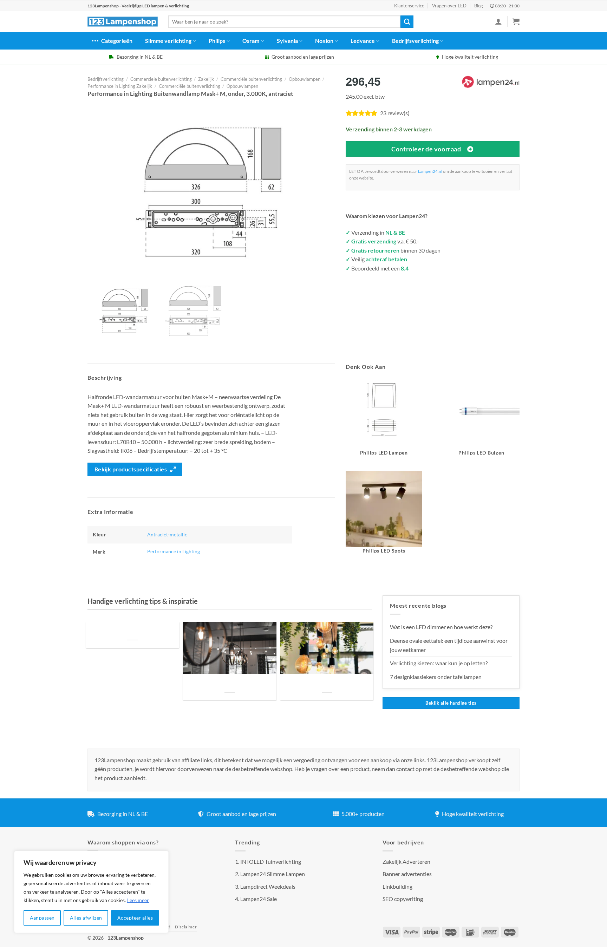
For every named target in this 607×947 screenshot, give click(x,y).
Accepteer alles (135, 918)
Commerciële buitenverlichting (251, 79)
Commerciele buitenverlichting (161, 79)
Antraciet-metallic (167, 534)
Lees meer (138, 900)
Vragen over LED (449, 5)
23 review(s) (395, 113)
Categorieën (116, 40)
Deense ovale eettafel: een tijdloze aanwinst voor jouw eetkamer (449, 645)
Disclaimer (186, 926)
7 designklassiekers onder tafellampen (436, 676)
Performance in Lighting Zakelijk (119, 86)
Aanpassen (42, 918)
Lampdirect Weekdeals (267, 886)
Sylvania (287, 40)
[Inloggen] (498, 21)
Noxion (324, 40)
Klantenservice (409, 5)
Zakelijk (206, 79)
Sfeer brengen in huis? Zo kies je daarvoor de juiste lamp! (229, 684)
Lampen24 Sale (258, 898)
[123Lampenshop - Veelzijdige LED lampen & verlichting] (122, 22)
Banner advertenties (407, 873)
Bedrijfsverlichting (415, 40)
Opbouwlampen (304, 79)
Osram (250, 40)
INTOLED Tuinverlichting (270, 861)
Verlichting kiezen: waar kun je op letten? (439, 663)
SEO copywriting (403, 898)
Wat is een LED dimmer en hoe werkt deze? (441, 626)
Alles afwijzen (86, 918)
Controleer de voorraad (426, 149)
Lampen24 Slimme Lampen (272, 873)
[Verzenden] (406, 21)
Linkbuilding (397, 886)
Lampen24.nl (430, 171)
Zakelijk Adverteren (406, 861)
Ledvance (363, 40)
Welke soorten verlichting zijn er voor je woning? (327, 684)
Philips (217, 40)
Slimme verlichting (168, 40)
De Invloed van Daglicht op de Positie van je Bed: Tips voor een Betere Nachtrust (132, 631)
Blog (478, 5)
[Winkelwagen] (516, 21)
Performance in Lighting (173, 551)
